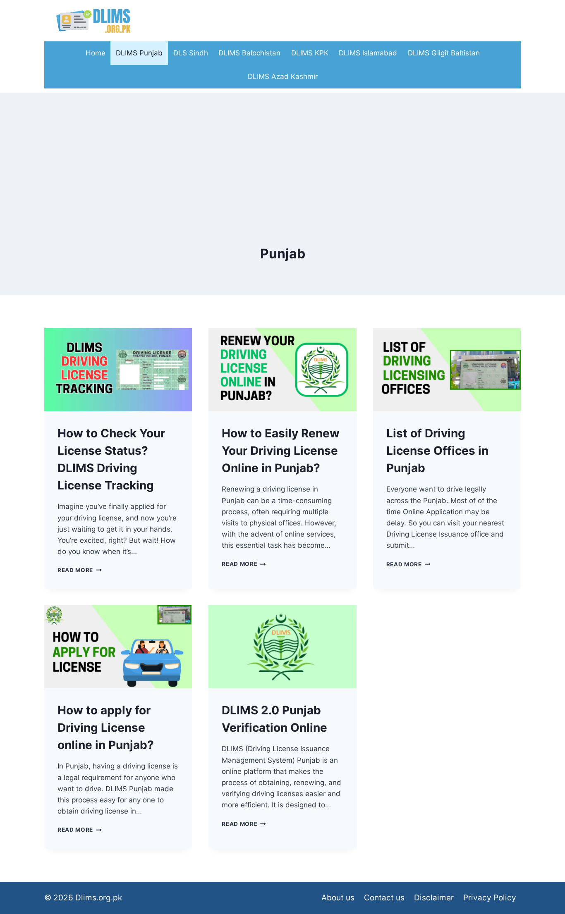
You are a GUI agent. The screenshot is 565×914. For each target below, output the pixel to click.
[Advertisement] (282, 150)
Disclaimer (434, 897)
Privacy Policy (489, 897)
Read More (79, 570)
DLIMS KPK (309, 53)
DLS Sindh (190, 53)
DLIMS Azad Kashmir (283, 76)
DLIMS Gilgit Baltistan (444, 53)
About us (337, 897)
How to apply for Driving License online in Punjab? (105, 727)
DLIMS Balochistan (249, 53)
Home (95, 53)
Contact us (384, 897)
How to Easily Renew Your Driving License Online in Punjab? (281, 450)
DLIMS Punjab (139, 53)
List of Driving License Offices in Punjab (437, 450)
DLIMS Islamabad (368, 53)
